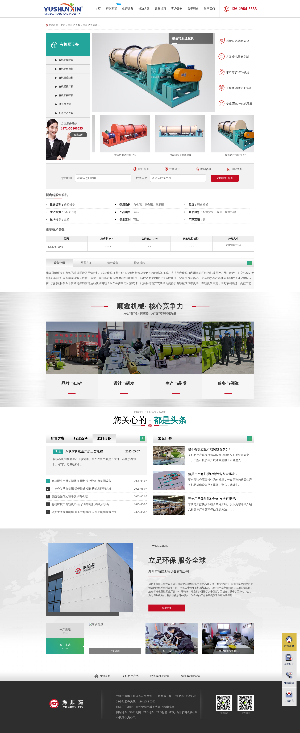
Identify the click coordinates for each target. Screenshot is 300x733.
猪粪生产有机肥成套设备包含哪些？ (213, 474)
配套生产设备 (66, 113)
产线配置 (111, 8)
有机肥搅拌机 (66, 86)
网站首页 (105, 675)
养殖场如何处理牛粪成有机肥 (70, 496)
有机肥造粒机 (90, 25)
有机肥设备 (74, 25)
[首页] (47, 25)
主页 (62, 25)
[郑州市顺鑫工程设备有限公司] (73, 703)
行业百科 (81, 438)
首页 (98, 8)
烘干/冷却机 (65, 104)
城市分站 (174, 712)
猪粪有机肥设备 (191, 675)
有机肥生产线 (130, 675)
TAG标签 (161, 712)
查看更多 (167, 608)
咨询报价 (289, 664)
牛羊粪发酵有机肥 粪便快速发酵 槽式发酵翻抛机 (81, 488)
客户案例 (176, 8)
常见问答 (165, 438)
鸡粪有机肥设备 (160, 675)
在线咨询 (79, 134)
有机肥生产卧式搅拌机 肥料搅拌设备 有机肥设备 (81, 480)
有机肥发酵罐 (66, 60)
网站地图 (121, 712)
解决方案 (144, 8)
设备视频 (160, 8)
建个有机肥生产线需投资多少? (209, 449)
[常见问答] (249, 438)
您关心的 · (150, 418)
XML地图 (135, 712)
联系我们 (209, 8)
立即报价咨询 (224, 178)
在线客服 (289, 646)
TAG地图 (148, 712)
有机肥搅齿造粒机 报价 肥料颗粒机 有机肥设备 (80, 504)
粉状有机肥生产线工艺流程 (84, 451)
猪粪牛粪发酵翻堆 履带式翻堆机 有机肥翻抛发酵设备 (84, 512)
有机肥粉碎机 (66, 95)
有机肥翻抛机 (66, 69)
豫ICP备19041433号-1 (182, 696)
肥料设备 (104, 438)
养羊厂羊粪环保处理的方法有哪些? (212, 498)
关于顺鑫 (193, 8)
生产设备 (127, 8)
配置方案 (58, 438)
